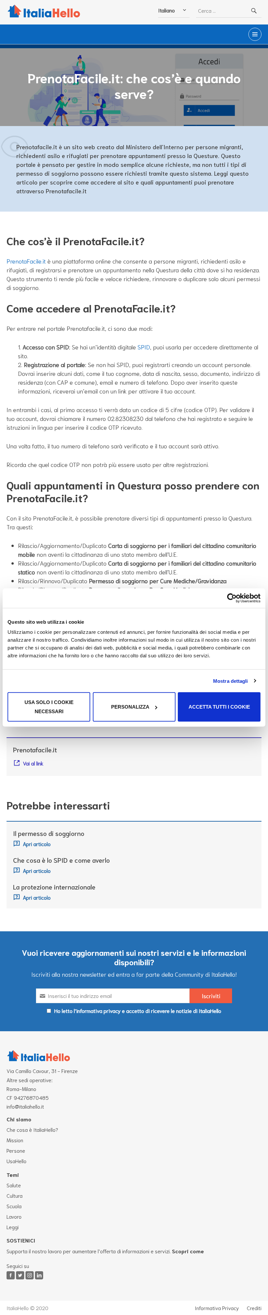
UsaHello (16, 1160)
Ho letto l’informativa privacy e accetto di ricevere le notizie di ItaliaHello (137, 1010)
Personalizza (130, 707)
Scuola (14, 1205)
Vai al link (33, 763)
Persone (16, 1150)
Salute (14, 1184)
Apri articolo (37, 843)
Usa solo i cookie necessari (49, 706)
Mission (15, 1139)
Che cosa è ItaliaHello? (32, 1129)
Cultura (15, 1195)
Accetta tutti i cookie (219, 707)
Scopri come (188, 1250)
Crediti (254, 1307)
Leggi (13, 1226)
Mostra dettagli (230, 680)
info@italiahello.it (25, 1106)
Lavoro (14, 1216)
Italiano (166, 10)
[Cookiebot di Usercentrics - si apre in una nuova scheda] (231, 598)
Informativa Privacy (217, 1307)
